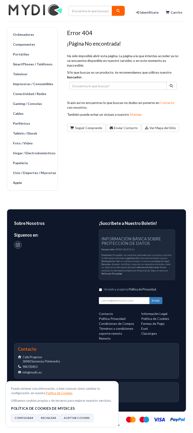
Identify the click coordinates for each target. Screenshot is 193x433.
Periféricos (21, 123)
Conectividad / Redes (29, 94)
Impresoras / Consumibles (33, 84)
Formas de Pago (153, 324)
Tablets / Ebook (25, 133)
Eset (144, 328)
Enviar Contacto (125, 128)
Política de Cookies (59, 393)
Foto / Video (23, 143)
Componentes (24, 44)
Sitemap (136, 114)
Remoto (105, 338)
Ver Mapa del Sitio (162, 128)
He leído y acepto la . (130, 289)
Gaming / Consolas (27, 104)
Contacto (167, 103)
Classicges (149, 333)
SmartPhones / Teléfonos (32, 64)
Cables (18, 113)
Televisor (20, 74)
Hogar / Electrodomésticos (34, 153)
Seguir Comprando (88, 128)
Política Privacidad (112, 319)
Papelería (20, 163)
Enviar (156, 300)
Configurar (24, 417)
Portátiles (21, 54)
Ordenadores (23, 34)
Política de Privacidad (111, 273)
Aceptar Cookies (77, 417)
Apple (17, 183)
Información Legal (154, 314)
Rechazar (48, 417)
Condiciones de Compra (116, 324)
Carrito (176, 12)
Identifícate (149, 12)
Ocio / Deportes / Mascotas (34, 173)
